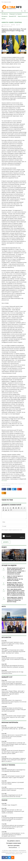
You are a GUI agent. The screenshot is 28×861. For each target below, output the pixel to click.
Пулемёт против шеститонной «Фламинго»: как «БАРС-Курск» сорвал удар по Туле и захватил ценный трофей (13, 752)
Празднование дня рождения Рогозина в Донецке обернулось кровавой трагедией (13, 666)
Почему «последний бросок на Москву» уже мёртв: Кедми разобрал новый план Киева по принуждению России (14, 744)
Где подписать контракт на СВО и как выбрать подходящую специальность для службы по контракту (13, 811)
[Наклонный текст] (5, 508)
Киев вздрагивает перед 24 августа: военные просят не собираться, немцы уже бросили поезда (15, 599)
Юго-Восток (5, 14)
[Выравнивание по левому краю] (13, 508)
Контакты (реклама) (13, 845)
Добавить (6, 542)
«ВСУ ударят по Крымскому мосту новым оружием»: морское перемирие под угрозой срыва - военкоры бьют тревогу (13, 651)
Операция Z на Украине (15, 14)
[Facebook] (3, 857)
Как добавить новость (13, 841)
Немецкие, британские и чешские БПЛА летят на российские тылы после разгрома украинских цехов (14, 736)
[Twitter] (9, 857)
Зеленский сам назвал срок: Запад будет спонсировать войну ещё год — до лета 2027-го (14, 729)
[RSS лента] (12, 857)
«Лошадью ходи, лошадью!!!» (9, 805)
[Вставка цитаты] (6, 510)
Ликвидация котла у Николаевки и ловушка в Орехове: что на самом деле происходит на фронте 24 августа (14, 760)
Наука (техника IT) (22, 16)
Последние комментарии (13, 843)
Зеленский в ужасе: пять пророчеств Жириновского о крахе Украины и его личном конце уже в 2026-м (14, 702)
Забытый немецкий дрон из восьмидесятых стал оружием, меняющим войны (13, 770)
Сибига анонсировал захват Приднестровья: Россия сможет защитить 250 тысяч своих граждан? (14, 717)
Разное (3, 18)
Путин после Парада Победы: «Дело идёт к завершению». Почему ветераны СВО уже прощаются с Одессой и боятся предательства (13, 693)
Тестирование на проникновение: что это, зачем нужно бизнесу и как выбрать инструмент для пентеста (13, 834)
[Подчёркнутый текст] (8, 508)
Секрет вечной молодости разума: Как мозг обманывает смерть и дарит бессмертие (13, 776)
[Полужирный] (3, 508)
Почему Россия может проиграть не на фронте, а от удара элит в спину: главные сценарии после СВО (13, 643)
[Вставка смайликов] (21, 508)
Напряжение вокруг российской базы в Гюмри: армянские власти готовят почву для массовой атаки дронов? (14, 709)
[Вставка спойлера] (11, 510)
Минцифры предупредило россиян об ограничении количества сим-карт (12, 795)
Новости (5, 22)
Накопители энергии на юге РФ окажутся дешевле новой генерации (13, 789)
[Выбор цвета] (24, 508)
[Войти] (24, 11)
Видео (4, 547)
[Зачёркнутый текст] (10, 508)
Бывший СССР (12, 16)
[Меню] (2, 11)
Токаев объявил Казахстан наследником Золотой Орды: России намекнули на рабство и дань (14, 659)
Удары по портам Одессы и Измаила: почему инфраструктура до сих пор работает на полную (15, 578)
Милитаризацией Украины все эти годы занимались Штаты (12, 672)
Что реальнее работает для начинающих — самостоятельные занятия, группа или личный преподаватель (13, 827)
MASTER (13, 24)
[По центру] (16, 508)
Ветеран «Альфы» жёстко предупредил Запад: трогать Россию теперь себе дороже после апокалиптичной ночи (15, 585)
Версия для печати (7, 26)
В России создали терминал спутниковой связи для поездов (13, 783)
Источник (4, 480)
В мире (11, 22)
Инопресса (4, 16)
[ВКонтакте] (6, 857)
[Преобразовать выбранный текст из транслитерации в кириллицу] (8, 510)
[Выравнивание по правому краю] (18, 508)
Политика (18, 22)
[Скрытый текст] (3, 510)
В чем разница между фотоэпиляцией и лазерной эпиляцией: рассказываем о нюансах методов (12, 819)
